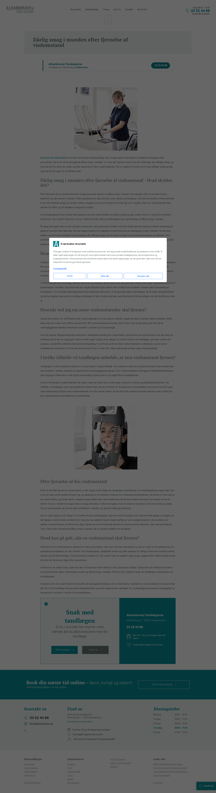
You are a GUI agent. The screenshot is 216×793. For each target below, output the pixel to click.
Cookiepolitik (60, 268)
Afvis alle (105, 276)
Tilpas (70, 276)
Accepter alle (143, 276)
